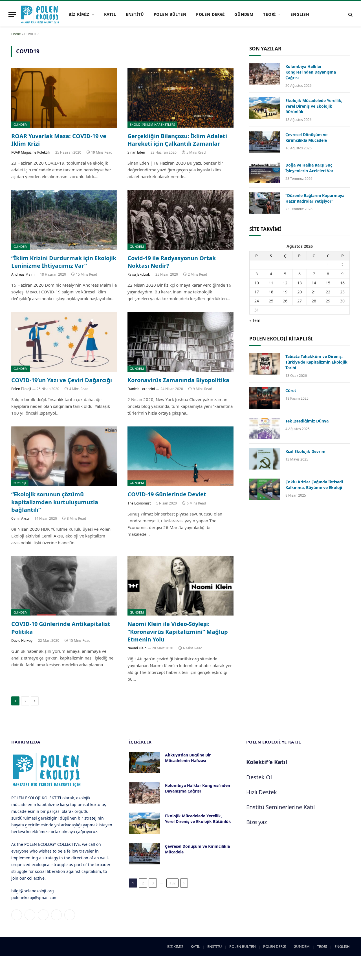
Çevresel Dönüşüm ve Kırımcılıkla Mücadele (306, 137)
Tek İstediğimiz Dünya (307, 421)
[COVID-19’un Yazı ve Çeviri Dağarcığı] (64, 342)
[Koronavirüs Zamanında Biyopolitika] (180, 342)
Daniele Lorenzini (141, 388)
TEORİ (269, 14)
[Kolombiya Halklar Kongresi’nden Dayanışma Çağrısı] (264, 74)
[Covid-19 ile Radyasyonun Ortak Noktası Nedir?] (180, 220)
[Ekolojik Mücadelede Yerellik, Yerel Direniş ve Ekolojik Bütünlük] (264, 108)
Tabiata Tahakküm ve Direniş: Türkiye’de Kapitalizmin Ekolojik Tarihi (316, 362)
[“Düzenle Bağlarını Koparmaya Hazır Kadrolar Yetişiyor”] (264, 203)
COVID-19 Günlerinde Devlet (166, 494)
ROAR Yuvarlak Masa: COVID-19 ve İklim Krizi (58, 139)
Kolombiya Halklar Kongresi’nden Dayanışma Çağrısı (310, 72)
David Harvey (21, 640)
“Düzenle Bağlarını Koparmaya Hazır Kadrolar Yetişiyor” (314, 198)
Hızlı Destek (261, 792)
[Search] (350, 14)
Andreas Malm (22, 274)
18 (271, 292)
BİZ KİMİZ (79, 14)
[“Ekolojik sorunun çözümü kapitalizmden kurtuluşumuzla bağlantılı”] (64, 456)
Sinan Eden (136, 152)
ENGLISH (299, 14)
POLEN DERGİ (210, 14)
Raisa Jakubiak (138, 274)
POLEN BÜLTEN (170, 14)
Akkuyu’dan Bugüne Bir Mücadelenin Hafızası (188, 757)
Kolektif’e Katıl (266, 762)
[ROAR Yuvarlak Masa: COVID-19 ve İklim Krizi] (64, 98)
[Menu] (12, 14)
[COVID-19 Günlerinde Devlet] (180, 456)
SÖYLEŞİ (20, 483)
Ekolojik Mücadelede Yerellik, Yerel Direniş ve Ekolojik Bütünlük (313, 106)
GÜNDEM (244, 14)
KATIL (110, 14)
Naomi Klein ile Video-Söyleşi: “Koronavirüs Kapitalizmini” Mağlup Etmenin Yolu (177, 631)
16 (342, 283)
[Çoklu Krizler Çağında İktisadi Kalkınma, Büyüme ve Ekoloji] (264, 489)
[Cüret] (264, 398)
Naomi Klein (136, 648)
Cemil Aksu (20, 518)
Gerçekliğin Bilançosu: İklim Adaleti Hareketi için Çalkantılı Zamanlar (177, 139)
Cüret (290, 390)
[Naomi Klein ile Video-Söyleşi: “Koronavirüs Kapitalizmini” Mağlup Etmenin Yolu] (180, 586)
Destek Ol (259, 777)
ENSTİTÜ (135, 14)
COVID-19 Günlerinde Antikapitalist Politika (60, 627)
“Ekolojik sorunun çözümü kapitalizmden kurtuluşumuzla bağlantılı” (54, 501)
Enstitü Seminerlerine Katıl (280, 807)
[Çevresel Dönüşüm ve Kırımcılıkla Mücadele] (264, 142)
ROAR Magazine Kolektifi (30, 152)
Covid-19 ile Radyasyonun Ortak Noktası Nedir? (171, 261)
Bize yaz (256, 822)
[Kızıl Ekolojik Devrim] (264, 459)
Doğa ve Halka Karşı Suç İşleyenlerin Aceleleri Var (309, 167)
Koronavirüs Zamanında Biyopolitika (178, 380)
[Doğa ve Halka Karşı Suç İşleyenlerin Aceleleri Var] (264, 172)
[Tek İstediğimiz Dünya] (264, 428)
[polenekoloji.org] (40, 14)
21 (314, 292)
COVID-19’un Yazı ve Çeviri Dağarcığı (61, 380)
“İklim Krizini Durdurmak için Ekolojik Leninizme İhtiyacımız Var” (63, 261)
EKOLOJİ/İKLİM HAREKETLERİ (152, 124)
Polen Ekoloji (21, 388)
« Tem (254, 320)
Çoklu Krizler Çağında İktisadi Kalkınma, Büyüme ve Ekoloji (314, 484)
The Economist (139, 503)
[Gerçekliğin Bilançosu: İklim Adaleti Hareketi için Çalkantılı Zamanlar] (180, 98)
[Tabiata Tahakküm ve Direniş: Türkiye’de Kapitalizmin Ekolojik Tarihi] (264, 364)
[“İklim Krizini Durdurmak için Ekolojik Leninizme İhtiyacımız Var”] (64, 220)
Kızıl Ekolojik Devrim (305, 451)
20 (299, 292)
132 (172, 883)
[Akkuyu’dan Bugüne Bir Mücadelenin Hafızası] (144, 762)
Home (16, 34)
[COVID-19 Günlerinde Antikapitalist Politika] (64, 586)
